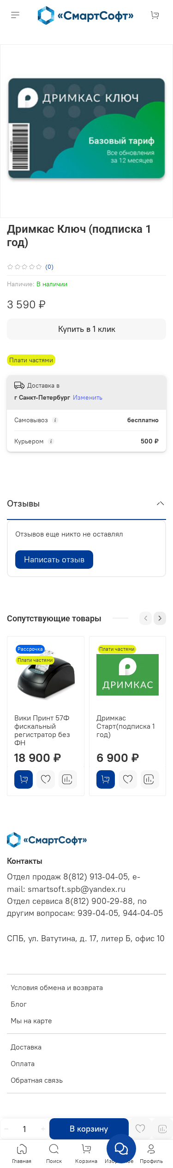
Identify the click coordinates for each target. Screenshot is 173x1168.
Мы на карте (31, 1020)
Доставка (26, 1046)
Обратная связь (37, 1080)
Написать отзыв (54, 559)
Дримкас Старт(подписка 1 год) (125, 725)
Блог (19, 1004)
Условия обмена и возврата (57, 987)
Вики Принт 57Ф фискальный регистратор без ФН (42, 730)
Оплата (23, 1063)
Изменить (87, 397)
